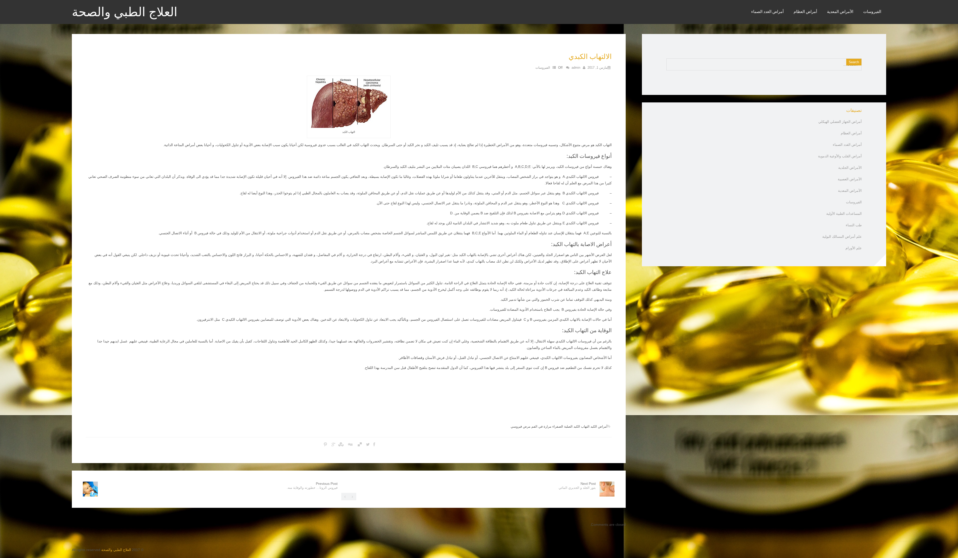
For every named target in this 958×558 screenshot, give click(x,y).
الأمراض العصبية (850, 179)
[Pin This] (325, 444)
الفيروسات (872, 11)
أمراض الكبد (599, 426)
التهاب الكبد (582, 426)
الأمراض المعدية (840, 11)
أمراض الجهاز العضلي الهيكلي (840, 122)
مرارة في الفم (541, 426)
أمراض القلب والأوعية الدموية (840, 156)
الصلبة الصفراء (562, 426)
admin (576, 67)
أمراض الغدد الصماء (767, 11)
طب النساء (854, 225)
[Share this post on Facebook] (374, 444)
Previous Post (312, 486)
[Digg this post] (351, 444)
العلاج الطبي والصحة (124, 12)
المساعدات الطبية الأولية (844, 214)
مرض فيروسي (520, 426)
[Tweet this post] (368, 444)
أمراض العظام (805, 11)
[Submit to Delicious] (360, 444)
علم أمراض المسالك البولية (842, 237)
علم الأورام (853, 248)
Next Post (577, 486)
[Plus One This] (333, 444)
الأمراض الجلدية (850, 168)
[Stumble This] (342, 444)
